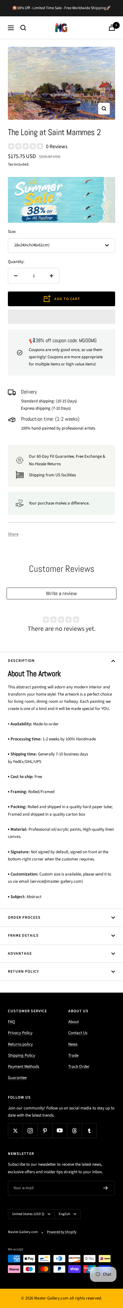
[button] (61, 316)
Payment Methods (23, 1066)
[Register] (105, 1188)
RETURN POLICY (23, 971)
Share (13, 534)
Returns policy (20, 1044)
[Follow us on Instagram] (30, 1130)
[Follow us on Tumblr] (89, 1130)
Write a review (61, 593)
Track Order (79, 1066)
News (72, 1044)
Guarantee (17, 1078)
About (73, 1022)
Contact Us (77, 1033)
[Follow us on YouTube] (59, 1130)
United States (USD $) (28, 1213)
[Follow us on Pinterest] (44, 1130)
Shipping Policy (21, 1055)
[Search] (23, 28)
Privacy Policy (20, 1033)
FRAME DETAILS (23, 935)
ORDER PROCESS (24, 917)
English (64, 1213)
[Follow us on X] (15, 1130)
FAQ (11, 1022)
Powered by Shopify (61, 1231)
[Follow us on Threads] (74, 1130)
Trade (73, 1055)
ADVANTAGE (20, 953)
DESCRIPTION (21, 660)
